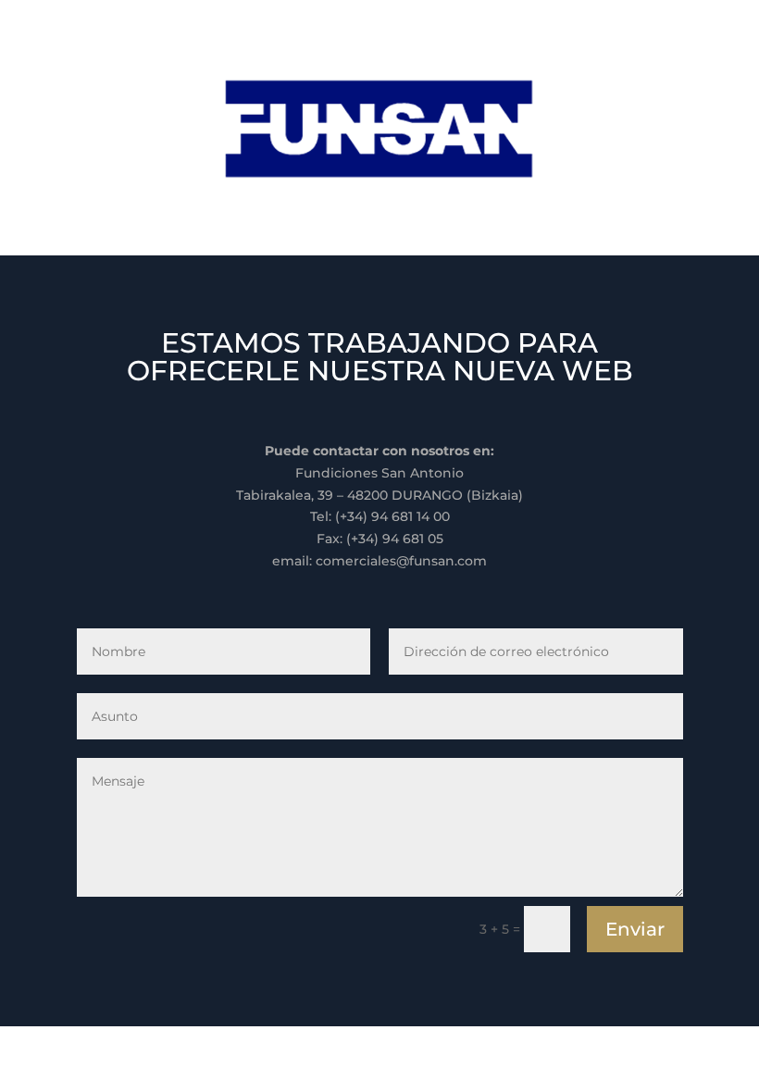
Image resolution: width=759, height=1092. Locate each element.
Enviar (635, 929)
